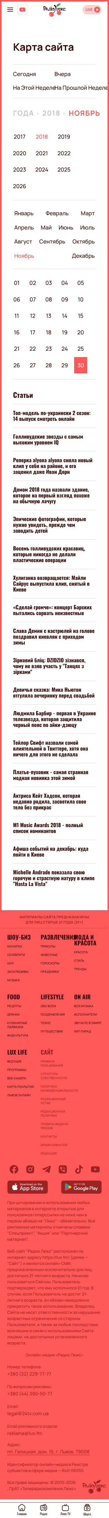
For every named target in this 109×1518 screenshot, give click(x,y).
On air (82, 997)
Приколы (48, 946)
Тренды (80, 969)
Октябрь (83, 241)
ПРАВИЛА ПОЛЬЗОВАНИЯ (52, 1063)
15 (80, 316)
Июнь (66, 227)
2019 (64, 136)
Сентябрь (52, 241)
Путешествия (52, 1031)
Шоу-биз (19, 937)
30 (80, 365)
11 (17, 316)
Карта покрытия (20, 1087)
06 (16, 299)
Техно (46, 1023)
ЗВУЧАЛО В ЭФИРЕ (87, 1023)
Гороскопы (50, 963)
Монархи (14, 946)
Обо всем (48, 1006)
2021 (42, 153)
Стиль (79, 961)
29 (64, 365)
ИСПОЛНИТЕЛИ (85, 1014)
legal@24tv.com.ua (28, 1413)
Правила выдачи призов (54, 1126)
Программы (16, 1070)
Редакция (49, 1153)
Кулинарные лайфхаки (17, 1025)
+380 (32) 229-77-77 (29, 1374)
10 (81, 299)
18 (48, 332)
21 (16, 348)
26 (16, 365)
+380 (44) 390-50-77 (29, 1393)
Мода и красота (85, 940)
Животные (49, 955)
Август (23, 241)
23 (49, 348)
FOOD (13, 997)
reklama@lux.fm (24, 1433)
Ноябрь (84, 113)
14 (64, 316)
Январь (23, 213)
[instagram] (30, 1169)
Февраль (57, 213)
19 (65, 332)
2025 (64, 169)
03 (48, 283)
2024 (41, 169)
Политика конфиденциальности (54, 1088)
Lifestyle (52, 997)
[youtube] (95, 1169)
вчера (63, 74)
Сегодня (24, 74)
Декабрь (83, 256)
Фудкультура (17, 1035)
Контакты (49, 1136)
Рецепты (14, 1006)
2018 (51, 113)
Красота (81, 952)
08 (48, 299)
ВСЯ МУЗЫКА (83, 1006)
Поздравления (53, 1014)
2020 (19, 153)
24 (65, 348)
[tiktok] (79, 1169)
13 (48, 316)
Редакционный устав (53, 1101)
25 (80, 348)
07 (33, 299)
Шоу (10, 963)
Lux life (17, 1052)
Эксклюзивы (17, 972)
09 (64, 299)
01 (17, 283)
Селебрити (16, 955)
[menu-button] (10, 9)
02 (32, 283)
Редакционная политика (53, 1113)
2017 (19, 136)
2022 (64, 153)
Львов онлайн (19, 1095)
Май (46, 227)
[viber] (63, 1169)
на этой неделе (34, 87)
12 (32, 316)
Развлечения (54, 937)
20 (80, 332)
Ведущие (14, 1061)
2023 (19, 169)
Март (88, 213)
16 (17, 332)
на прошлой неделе (82, 87)
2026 (19, 186)
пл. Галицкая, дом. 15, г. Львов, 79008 (48, 1451)
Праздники (50, 972)
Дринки (13, 1014)
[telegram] (46, 1169)
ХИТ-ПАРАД (82, 1031)
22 (33, 348)
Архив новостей (54, 1145)
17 (32, 332)
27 (33, 365)
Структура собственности (54, 1076)
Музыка (13, 980)
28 (48, 365)
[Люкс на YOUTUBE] (22, 9)
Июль (87, 227)
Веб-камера (16, 1078)
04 (64, 283)
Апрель (24, 227)
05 (80, 283)
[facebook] (14, 1169)
